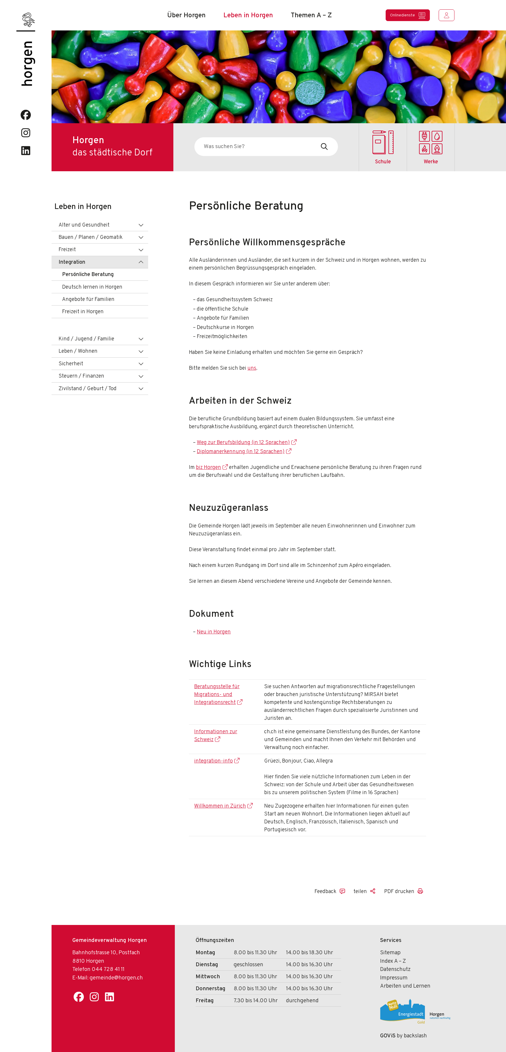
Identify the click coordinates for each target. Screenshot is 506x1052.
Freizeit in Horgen (83, 312)
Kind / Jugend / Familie (86, 339)
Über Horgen (186, 15)
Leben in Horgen (248, 15)
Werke (431, 162)
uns (251, 368)
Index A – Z (393, 961)
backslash (415, 1035)
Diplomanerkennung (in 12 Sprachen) (241, 451)
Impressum (394, 977)
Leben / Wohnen (78, 351)
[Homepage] (25, 21)
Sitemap (390, 952)
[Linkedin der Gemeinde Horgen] (25, 150)
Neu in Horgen (214, 632)
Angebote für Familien (88, 299)
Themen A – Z (311, 15)
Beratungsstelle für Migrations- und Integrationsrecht (217, 694)
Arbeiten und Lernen (405, 986)
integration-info (213, 761)
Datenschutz (395, 969)
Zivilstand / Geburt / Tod (88, 388)
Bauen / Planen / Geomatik (91, 237)
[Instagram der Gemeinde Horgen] (25, 133)
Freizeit (67, 249)
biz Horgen (208, 467)
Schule (383, 162)
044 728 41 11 (108, 969)
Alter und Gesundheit (84, 225)
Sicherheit (71, 364)
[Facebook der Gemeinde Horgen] (25, 115)
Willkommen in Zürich (220, 806)
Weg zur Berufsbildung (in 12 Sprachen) (243, 442)
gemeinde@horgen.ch (116, 977)
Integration (72, 262)
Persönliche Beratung (88, 274)
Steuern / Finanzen (81, 376)
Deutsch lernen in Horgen (92, 287)
